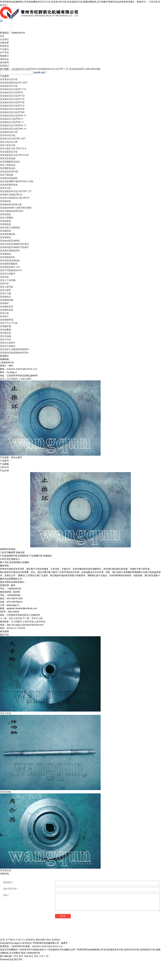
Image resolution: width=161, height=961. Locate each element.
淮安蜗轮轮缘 (6, 299)
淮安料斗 (4, 316)
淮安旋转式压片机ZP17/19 (13, 89)
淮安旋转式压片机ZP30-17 (13, 125)
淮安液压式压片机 (9, 79)
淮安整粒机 (5, 253)
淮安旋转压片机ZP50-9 (11, 118)
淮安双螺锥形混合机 (10, 161)
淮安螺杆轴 (5, 326)
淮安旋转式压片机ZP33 (11, 92)
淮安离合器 (5, 332)
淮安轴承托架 (6, 309)
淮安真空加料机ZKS (9, 250)
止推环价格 (28, 621)
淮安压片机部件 (7, 342)
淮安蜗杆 (4, 303)
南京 (31, 956)
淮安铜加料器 (6, 319)
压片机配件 (12, 378)
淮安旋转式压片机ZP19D (12, 102)
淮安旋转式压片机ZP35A (12, 112)
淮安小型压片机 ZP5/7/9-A (13, 148)
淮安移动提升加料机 (10, 240)
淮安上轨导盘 (6, 286)
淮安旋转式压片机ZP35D (24, 68)
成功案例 (4, 62)
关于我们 (10, 939)
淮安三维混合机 (7, 164)
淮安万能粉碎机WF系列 (11, 210)
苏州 (21, 956)
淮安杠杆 (4, 283)
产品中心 (20, 939)
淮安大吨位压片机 (9, 141)
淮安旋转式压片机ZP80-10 (13, 128)
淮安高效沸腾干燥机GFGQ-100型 (16, 181)
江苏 (41, 956)
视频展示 (4, 55)
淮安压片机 (45, 1)
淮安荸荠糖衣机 (7, 234)
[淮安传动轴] (50, 752)
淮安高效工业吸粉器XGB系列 (14, 349)
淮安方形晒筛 (6, 217)
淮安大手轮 (5, 339)
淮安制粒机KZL (7, 257)
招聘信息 (4, 59)
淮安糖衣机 (5, 230)
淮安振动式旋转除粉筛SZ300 (14, 352)
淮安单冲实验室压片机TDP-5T (15, 197)
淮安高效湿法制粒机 (10, 260)
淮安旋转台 (5, 296)
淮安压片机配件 (7, 273)
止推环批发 (39, 621)
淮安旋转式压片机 (9, 85)
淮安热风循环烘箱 (9, 184)
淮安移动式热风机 (9, 178)
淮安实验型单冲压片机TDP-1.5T (52, 68)
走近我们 (4, 39)
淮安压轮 (4, 276)
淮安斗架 (4, 313)
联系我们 (4, 65)
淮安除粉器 (5, 224)
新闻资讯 (4, 45)
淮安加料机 (5, 237)
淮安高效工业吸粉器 (10, 227)
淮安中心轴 (5, 293)
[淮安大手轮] (50, 673)
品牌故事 (4, 42)
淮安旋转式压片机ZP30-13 (13, 115)
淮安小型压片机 (7, 145)
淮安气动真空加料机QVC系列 (14, 243)
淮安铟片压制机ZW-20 (11, 194)
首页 (2, 35)
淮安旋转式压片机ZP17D (12, 95)
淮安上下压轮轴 (7, 280)
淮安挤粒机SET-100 (10, 266)
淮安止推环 (5, 289)
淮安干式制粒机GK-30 (11, 270)
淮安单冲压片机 (7, 135)
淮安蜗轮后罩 (6, 306)
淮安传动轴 (5, 336)
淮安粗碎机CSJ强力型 (11, 204)
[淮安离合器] (50, 830)
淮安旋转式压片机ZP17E (12, 99)
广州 (46, 956)
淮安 (36, 956)
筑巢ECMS (17, 959)
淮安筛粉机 (5, 214)
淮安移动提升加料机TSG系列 (14, 247)
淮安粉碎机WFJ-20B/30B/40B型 (84, 68)
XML (48, 939)
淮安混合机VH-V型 (9, 171)
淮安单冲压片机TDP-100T (13, 138)
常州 (16, 956)
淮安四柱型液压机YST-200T (14, 82)
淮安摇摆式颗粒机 (9, 263)
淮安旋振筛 (5, 220)
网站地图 (40, 939)
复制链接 (26, 942)
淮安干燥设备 (6, 174)
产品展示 (4, 49)
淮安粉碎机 (5, 201)
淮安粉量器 (5, 329)
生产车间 (4, 52)
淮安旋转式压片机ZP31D (12, 105)
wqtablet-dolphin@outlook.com (22, 368)
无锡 (26, 956)
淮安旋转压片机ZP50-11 (12, 122)
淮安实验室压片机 (9, 151)
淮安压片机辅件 (7, 345)
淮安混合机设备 (7, 158)
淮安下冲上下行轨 (9, 322)
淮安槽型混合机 (7, 168)
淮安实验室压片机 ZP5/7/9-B (14, 154)
